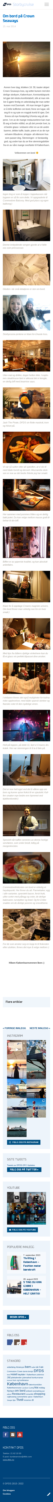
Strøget (9, 1400)
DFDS (39, 1371)
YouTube (24, 1342)
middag (42, 1388)
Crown (19, 1371)
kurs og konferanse (21, 1380)
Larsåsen (25, 1388)
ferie (8, 1375)
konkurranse (37, 1377)
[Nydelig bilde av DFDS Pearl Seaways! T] (36, 1069)
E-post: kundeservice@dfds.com (17, 1456)
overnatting (37, 1391)
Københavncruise (14, 1388)
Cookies (7, 1494)
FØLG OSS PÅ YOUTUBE (24, 1230)
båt (37, 1367)
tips (14, 1400)
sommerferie (22, 1397)
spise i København (35, 1397)
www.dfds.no (8, 1460)
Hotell (14, 1374)
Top (47, 1494)
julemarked (26, 1378)
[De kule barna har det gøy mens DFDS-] (36, 1108)
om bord (20, 1390)
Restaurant (18, 1393)
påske (9, 1394)
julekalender (16, 1377)
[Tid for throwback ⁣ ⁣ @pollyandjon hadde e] (36, 1088)
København (17, 1383)
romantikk (29, 1394)
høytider (21, 1374)
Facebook (10, 1342)
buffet (33, 1367)
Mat (36, 1387)
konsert (9, 1380)
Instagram (17, 1342)
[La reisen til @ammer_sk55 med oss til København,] (17, 1049)
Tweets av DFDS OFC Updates (21, 1165)
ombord (29, 1391)
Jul (8, 1377)
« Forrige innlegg (14, 1028)
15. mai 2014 (9, 26)
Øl (33, 1400)
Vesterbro (27, 1400)
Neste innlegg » (40, 1028)
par (43, 1391)
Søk (47, 4)
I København (31, 1375)
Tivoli (19, 1399)
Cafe (41, 1367)
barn (28, 1366)
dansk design (28, 1371)
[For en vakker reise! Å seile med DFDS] (17, 1088)
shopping (39, 1393)
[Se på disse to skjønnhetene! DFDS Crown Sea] (17, 1108)
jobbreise (40, 1375)
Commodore (12, 1371)
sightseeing (11, 1397)
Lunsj (31, 1388)
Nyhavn (10, 1391)
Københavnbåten (35, 1385)
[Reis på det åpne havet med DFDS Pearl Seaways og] (17, 1127)
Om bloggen (9, 1490)
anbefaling (11, 1367)
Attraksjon (20, 1367)
